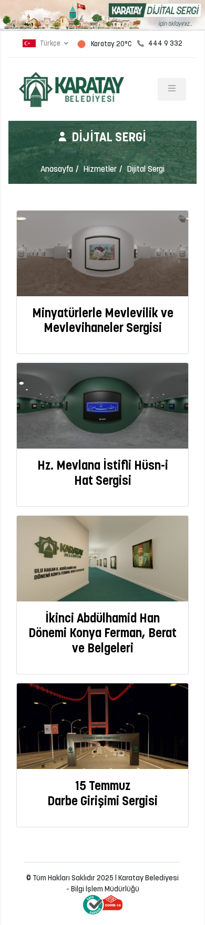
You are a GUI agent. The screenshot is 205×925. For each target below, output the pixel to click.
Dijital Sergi (146, 169)
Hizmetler (100, 169)
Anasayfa (56, 169)
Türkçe (50, 43)
